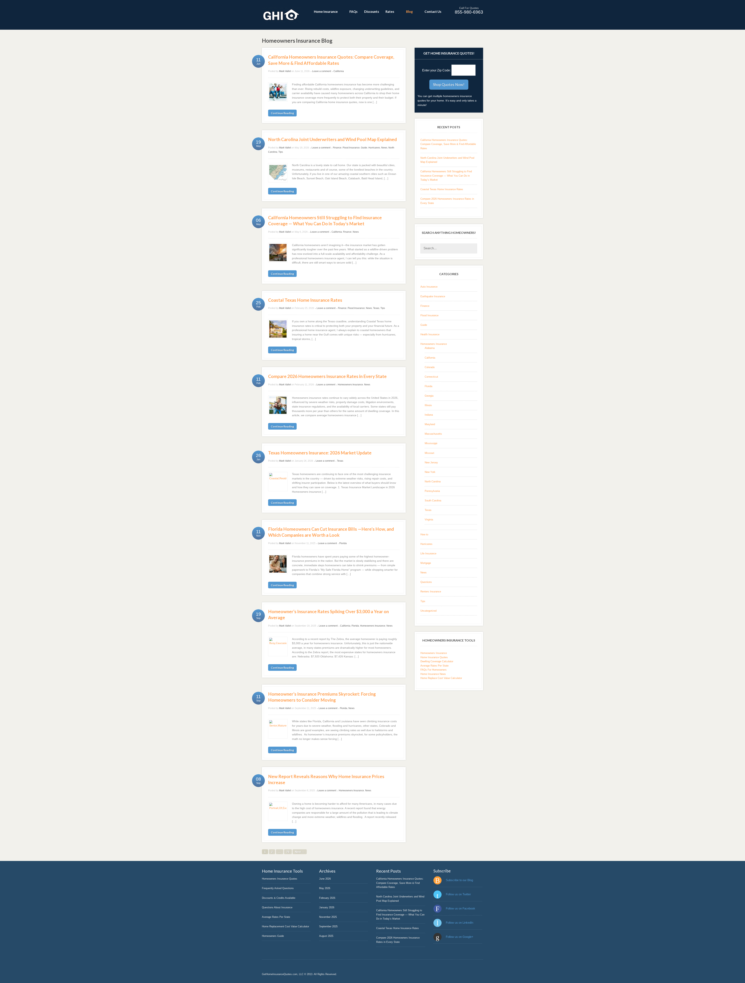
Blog (409, 12)
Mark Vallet (285, 71)
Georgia (429, 395)
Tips (280, 152)
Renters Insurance (430, 591)
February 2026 (327, 897)
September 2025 (328, 926)
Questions (426, 582)
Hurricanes (374, 147)
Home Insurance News (433, 674)
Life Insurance (428, 553)
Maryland (430, 424)
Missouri (429, 453)
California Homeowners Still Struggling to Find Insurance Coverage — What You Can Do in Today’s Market (446, 175)
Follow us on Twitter (458, 894)
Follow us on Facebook (460, 908)
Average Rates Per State (434, 665)
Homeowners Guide (273, 935)
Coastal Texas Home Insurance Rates (305, 300)
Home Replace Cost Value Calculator (441, 678)
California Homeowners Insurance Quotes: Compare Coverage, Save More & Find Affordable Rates (448, 144)
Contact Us (432, 12)
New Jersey (431, 462)
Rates (389, 12)
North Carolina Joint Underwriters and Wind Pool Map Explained (332, 139)
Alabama (430, 348)
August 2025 (326, 935)
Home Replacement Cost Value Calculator (285, 926)
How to (424, 534)
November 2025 (328, 916)
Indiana (429, 414)
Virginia (429, 519)
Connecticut (431, 376)
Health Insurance (429, 334)
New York (430, 472)
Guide (364, 147)
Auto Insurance (428, 286)
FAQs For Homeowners (433, 669)
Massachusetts (433, 433)
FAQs (353, 12)
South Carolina (433, 500)
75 (287, 851)
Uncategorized (428, 610)
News (384, 147)
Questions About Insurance (277, 907)
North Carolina (433, 481)
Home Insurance (326, 12)
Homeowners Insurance (350, 384)
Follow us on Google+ (459, 936)
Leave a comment (321, 71)
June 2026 (325, 878)
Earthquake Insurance (432, 296)
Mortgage (425, 563)
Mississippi (431, 443)
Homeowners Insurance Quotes (279, 878)
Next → (299, 851)
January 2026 (326, 907)
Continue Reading (282, 113)
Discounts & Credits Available (278, 897)
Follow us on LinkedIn (459, 922)
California (339, 71)
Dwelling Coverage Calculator (436, 661)
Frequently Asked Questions (278, 888)
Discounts (371, 12)
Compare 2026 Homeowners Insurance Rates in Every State (327, 376)
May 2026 (324, 888)
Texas (376, 308)
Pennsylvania (432, 491)
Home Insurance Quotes (434, 657)
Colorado (430, 367)
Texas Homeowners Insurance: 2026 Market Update (320, 452)
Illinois (428, 405)
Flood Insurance (351, 147)
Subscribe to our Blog (459, 880)
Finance (337, 147)
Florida (343, 543)
